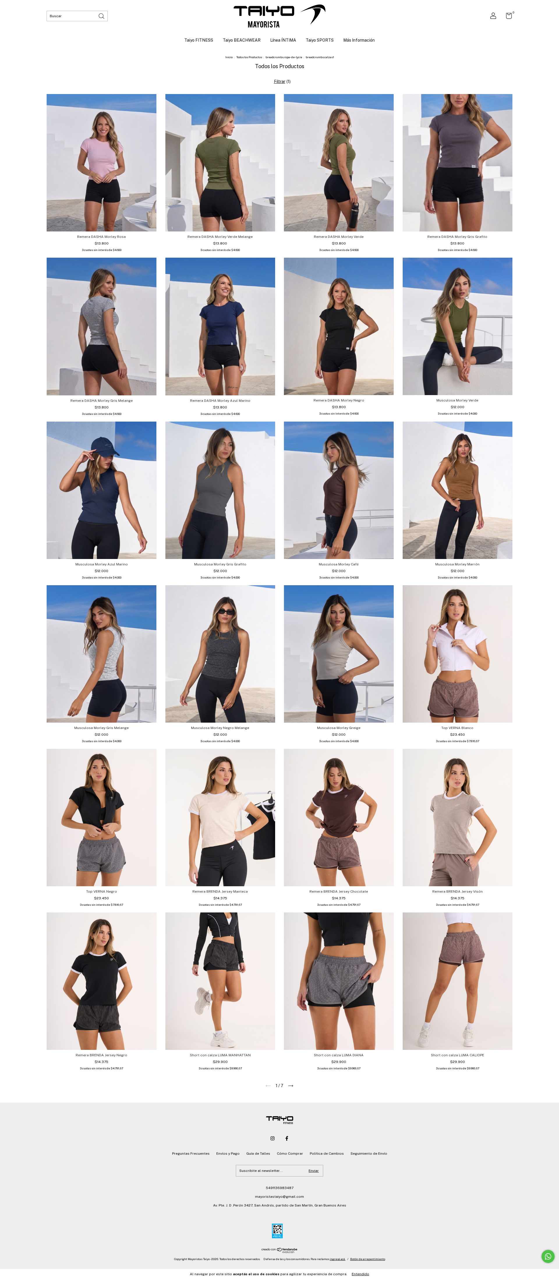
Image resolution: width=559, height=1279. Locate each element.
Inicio (229, 57)
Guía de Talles (258, 1153)
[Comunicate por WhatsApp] (548, 1256)
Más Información (359, 40)
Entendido (360, 1274)
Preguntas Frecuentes (191, 1153)
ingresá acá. (338, 1259)
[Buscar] (102, 15)
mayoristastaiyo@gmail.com (279, 1197)
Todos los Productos (249, 57)
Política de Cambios (327, 1153)
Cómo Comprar (290, 1153)
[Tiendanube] (279, 1251)
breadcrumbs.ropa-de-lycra (284, 57)
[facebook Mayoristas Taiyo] (286, 1138)
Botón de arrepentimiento (367, 1259)
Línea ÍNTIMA (283, 40)
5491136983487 (279, 1188)
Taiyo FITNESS (198, 40)
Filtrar (279, 81)
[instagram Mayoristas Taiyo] (272, 1138)
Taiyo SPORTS (320, 40)
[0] (506, 17)
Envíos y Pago (228, 1153)
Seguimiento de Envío (369, 1153)
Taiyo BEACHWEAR (242, 40)
